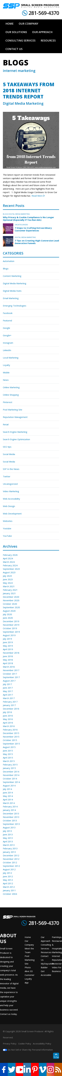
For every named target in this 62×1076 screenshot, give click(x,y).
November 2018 (11, 652)
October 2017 (10, 673)
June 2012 (8, 876)
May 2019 (8, 645)
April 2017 (8, 694)
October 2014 (10, 778)
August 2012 (9, 869)
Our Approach (45, 939)
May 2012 (8, 879)
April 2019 (8, 649)
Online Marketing (11, 387)
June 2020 (8, 617)
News (6, 379)
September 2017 (11, 677)
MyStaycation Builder (47, 965)
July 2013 (7, 830)
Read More (37, 195)
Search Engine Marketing (15, 431)
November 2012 (11, 858)
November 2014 (11, 775)
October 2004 (10, 893)
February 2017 (10, 701)
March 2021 (9, 586)
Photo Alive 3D (29, 969)
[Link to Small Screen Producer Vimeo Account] (43, 1069)
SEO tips (7, 446)
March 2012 (9, 886)
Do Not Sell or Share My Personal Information (30, 1049)
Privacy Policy (9, 1043)
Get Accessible (46, 973)
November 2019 (11, 624)
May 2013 (8, 837)
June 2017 (8, 687)
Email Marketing (11, 298)
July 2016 (7, 712)
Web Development (12, 513)
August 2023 (9, 572)
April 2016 (8, 722)
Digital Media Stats (12, 290)
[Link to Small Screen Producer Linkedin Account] (27, 1069)
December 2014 (11, 771)
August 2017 (9, 680)
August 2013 (9, 827)
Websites (7, 521)
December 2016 (11, 708)
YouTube (7, 535)
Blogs (5, 214)
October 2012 (10, 862)
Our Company (29, 942)
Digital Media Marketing (23, 103)
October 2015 (10, 740)
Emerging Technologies (14, 305)
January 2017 (9, 705)
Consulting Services (46, 946)
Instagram (8, 342)
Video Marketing (11, 491)
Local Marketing (10, 357)
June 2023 (8, 579)
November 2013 (11, 817)
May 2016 (8, 719)
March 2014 (9, 803)
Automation (8, 261)
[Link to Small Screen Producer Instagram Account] (50, 1069)
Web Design (9, 506)
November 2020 (11, 600)
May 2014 (8, 796)
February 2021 (10, 589)
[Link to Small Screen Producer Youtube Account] (19, 1069)
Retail (6, 424)
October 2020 (10, 603)
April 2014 (8, 799)
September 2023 (11, 568)
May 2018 (8, 659)
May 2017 (8, 691)
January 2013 (9, 851)
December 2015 (11, 733)
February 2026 (10, 554)
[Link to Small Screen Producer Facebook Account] (4, 1069)
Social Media (9, 454)
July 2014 (7, 789)
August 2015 (9, 747)
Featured (7, 320)
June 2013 (8, 834)
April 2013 (8, 841)
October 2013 (10, 820)
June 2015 (8, 750)
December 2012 (11, 855)
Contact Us (44, 958)
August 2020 (9, 610)
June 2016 (8, 715)
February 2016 (10, 729)
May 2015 (8, 754)
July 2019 (7, 638)
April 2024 (8, 558)
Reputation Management (15, 417)
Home (28, 937)
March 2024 (9, 561)
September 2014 (11, 782)
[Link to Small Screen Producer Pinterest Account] (35, 1069)
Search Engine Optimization (16, 439)
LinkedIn (7, 350)
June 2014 (8, 792)
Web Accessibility (11, 498)
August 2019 (9, 635)
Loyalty (6, 365)
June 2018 (8, 656)
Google (6, 327)
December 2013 (11, 813)
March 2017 (9, 698)
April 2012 (8, 883)
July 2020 (7, 614)
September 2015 (11, 743)
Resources (46, 952)
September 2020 (11, 607)
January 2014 (9, 810)
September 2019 (11, 631)
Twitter (6, 476)
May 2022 (8, 582)
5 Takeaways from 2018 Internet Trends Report (28, 90)
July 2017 (7, 684)
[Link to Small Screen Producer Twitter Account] (12, 1069)
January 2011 (9, 890)
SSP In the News (11, 469)
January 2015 (9, 768)
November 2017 (11, 670)
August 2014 (9, 785)
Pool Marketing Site (12, 409)
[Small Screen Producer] (31, 6)
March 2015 (9, 761)
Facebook (7, 313)
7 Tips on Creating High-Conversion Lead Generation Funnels (37, 242)
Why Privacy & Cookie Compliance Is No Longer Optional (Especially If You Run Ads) (28, 218)
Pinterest (7, 402)
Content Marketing (12, 275)
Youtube (7, 528)
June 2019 (8, 642)
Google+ (7, 335)
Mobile (6, 372)
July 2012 (7, 872)
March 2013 (9, 844)
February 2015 (10, 764)
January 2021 (9, 593)
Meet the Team (29, 950)
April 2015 (8, 757)
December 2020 (11, 596)
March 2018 (9, 666)
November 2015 (11, 736)
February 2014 (10, 806)
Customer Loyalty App (29, 978)
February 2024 (10, 565)
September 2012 (11, 865)
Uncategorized (21, 224)
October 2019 (10, 628)
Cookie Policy (24, 1043)
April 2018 (8, 663)
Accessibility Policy (42, 1043)
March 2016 (9, 726)
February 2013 (10, 848)
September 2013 (11, 824)
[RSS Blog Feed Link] (58, 1069)
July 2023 (7, 575)
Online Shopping (11, 394)
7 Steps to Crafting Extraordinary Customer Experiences (33, 229)
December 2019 (11, 621)
